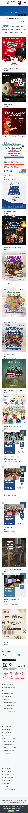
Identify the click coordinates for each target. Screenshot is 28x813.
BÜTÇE (5, 690)
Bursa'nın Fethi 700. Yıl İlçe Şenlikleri (13, 426)
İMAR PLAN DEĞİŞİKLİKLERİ (9, 751)
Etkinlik (21, 32)
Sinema (23, 26)
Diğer (11, 32)
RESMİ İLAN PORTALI (8, 729)
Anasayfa (11, 12)
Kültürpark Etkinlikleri (9, 175)
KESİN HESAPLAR (7, 696)
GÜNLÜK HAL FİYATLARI (9, 741)
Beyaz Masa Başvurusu (9, 774)
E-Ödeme (6, 786)
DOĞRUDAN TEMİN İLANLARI (10, 738)
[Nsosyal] (19, 655)
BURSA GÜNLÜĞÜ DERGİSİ (9, 712)
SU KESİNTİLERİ (7, 754)
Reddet (17, 810)
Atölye (6, 32)
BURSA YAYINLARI (8, 718)
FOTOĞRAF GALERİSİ (8, 709)
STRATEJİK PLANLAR (8, 684)
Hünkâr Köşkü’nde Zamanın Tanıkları (13, 390)
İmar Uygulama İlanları (10, 748)
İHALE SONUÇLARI (8, 732)
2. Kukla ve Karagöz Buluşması (11, 140)
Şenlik (16, 32)
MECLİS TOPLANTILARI (9, 744)
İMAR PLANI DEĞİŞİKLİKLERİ (10, 702)
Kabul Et (11, 810)
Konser (12, 26)
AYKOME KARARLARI (8, 715)
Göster (22, 21)
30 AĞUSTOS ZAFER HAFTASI (11, 68)
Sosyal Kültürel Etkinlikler (10, 211)
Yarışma (24, 29)
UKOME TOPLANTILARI (9, 706)
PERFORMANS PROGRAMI (9, 687)
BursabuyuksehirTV (8, 777)
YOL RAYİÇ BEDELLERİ (8, 760)
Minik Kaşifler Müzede (9, 354)
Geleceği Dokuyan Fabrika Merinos (12, 569)
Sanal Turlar (7, 780)
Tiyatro (17, 26)
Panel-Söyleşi (5, 29)
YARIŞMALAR (6, 783)
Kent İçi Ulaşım (7, 771)
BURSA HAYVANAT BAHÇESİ (10, 790)
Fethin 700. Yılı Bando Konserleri (12, 456)
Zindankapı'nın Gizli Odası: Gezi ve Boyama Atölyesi (12, 284)
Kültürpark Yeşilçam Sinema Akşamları (13, 247)
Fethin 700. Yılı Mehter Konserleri (12, 492)
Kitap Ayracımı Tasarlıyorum (11, 319)
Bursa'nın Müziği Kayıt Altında (11, 599)
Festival (18, 29)
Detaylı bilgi (18, 808)
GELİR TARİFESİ (7, 699)
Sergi (12, 29)
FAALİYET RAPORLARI (8, 693)
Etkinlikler (17, 12)
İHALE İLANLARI (7, 735)
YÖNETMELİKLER (7, 726)
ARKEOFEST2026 (8, 104)
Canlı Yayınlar (7, 768)
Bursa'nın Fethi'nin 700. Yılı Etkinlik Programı (12, 641)
